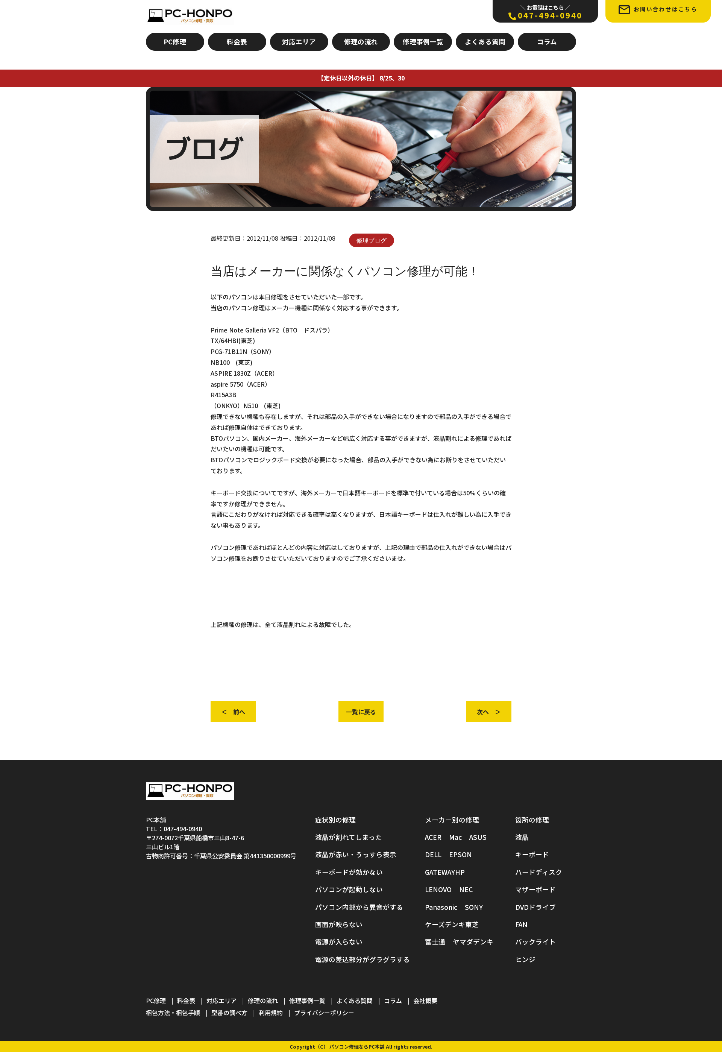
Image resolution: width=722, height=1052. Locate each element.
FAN (521, 924)
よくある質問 (485, 41)
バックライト (535, 941)
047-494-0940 (550, 12)
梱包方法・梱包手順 (173, 1012)
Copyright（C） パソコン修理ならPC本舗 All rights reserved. (361, 1046)
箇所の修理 (532, 819)
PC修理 (175, 41)
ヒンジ (525, 959)
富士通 (435, 941)
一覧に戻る (361, 711)
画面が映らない (339, 924)
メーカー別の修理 (452, 819)
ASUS (478, 837)
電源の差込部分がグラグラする (362, 959)
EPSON (460, 854)
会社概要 (425, 1000)
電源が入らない (339, 941)
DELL (433, 854)
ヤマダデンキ (473, 941)
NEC (466, 889)
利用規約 (271, 1012)
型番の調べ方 (229, 1012)
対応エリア (299, 41)
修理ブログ (371, 240)
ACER (433, 837)
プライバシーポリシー (324, 1012)
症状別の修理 (335, 819)
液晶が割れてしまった (348, 837)
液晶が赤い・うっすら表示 (355, 854)
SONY (474, 907)
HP (460, 872)
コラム (547, 41)
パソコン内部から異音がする (359, 907)
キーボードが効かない (349, 872)
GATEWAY (440, 872)
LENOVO (438, 889)
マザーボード (535, 889)
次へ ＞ (489, 711)
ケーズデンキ (445, 924)
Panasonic (441, 907)
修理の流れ (361, 41)
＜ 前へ (233, 711)
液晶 (522, 837)
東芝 (472, 924)
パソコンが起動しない (349, 889)
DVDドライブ (535, 907)
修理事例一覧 (423, 41)
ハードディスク (538, 872)
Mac (455, 837)
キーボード (532, 854)
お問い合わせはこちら (666, 9)
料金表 (237, 41)
